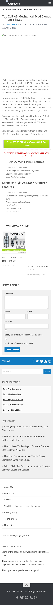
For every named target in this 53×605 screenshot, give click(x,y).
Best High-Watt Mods (13, 399)
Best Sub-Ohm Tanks (13, 404)
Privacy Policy (10, 512)
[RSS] (45, 361)
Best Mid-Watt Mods (13, 394)
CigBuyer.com (11, 24)
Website (8, 321)
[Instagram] (49, 361)
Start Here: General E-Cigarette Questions (23, 506)
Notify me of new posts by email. (19, 343)
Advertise (8, 499)
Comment (9, 293)
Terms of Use (10, 519)
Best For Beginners (12, 389)
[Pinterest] (41, 361)
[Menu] (50, 3)
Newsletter (9, 525)
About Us (8, 487)
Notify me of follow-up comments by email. (24, 335)
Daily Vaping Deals (11, 9)
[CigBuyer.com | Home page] (11, 3)
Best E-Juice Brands (12, 410)
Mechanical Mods (32, 9)
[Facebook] (33, 361)
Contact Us (9, 493)
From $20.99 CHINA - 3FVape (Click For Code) (26, 144)
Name (8, 311)
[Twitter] (37, 361)
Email (30, 311)
